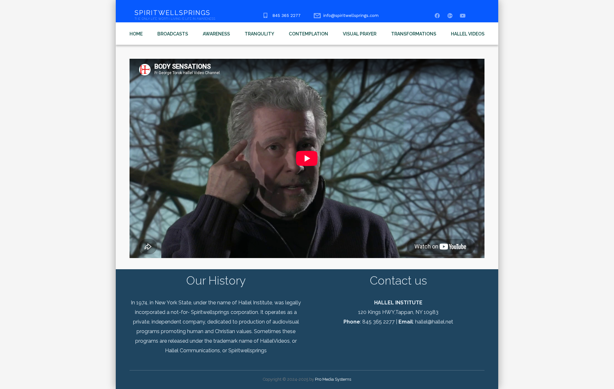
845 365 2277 (286, 15)
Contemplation (308, 33)
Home (136, 33)
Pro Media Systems (333, 379)
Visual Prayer (359, 33)
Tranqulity (259, 33)
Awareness (216, 33)
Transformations (413, 33)
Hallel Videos (467, 33)
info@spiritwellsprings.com (351, 15)
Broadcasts (172, 33)
